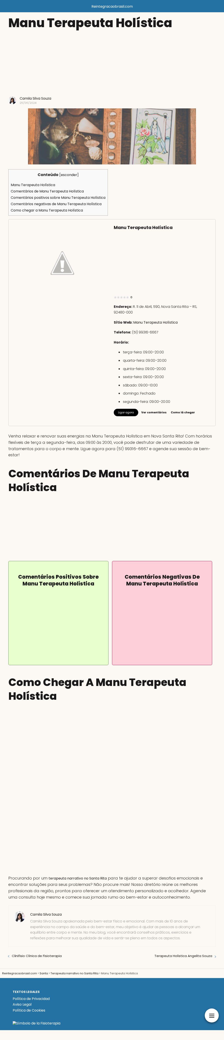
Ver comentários (153, 412)
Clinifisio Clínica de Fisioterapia (37, 956)
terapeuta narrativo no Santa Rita (78, 878)
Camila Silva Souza (35, 98)
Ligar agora (126, 412)
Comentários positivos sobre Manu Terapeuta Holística (58, 197)
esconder (69, 174)
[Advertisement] (112, 63)
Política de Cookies (29, 1010)
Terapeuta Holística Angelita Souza (183, 956)
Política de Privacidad (31, 998)
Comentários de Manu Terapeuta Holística (47, 191)
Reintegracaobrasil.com (112, 6)
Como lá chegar (183, 412)
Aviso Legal (22, 1004)
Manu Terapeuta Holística (33, 184)
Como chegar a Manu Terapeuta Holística (47, 210)
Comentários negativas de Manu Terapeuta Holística (56, 203)
